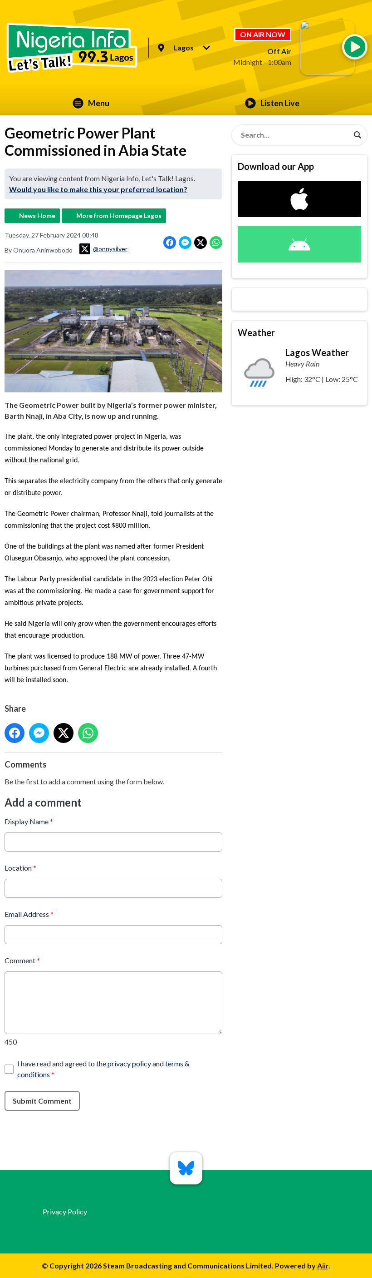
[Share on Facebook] (169, 242)
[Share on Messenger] (185, 242)
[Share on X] (200, 242)
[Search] (357, 134)
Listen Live (279, 103)
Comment (22, 960)
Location (20, 867)
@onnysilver (110, 249)
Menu (98, 103)
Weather (256, 332)
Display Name (29, 821)
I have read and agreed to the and (103, 1069)
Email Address (29, 914)
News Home (37, 215)
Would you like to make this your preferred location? (98, 189)
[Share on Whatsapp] (216, 242)
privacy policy (129, 1063)
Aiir (322, 1265)
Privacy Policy (65, 1211)
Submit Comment (42, 1100)
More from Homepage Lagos (119, 215)
